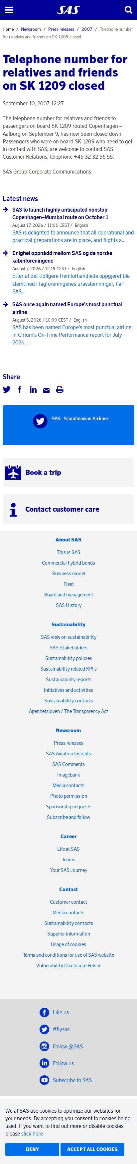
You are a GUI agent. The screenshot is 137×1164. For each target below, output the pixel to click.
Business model (68, 573)
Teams (68, 859)
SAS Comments (68, 764)
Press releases (61, 29)
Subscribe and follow (68, 817)
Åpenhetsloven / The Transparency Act (68, 711)
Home (8, 29)
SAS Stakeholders (68, 647)
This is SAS (68, 552)
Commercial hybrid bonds (68, 563)
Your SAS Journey (68, 870)
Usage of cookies (68, 944)
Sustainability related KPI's (68, 669)
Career (69, 836)
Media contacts (68, 785)
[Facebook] (20, 390)
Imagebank (68, 775)
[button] (9, 10)
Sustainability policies (68, 658)
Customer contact (68, 902)
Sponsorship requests (68, 806)
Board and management (68, 594)
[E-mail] (47, 390)
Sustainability (68, 624)
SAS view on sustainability (68, 637)
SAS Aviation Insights (68, 753)
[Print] (60, 390)
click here (32, 1133)
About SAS (68, 539)
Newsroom (31, 29)
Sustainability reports (68, 679)
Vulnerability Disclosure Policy (68, 965)
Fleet (69, 584)
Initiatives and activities (68, 690)
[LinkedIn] (33, 390)
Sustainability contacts (68, 700)
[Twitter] (7, 390)
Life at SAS (68, 849)
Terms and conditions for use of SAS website (68, 955)
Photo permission (68, 796)
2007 (86, 29)
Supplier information (68, 934)
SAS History (68, 605)
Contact (68, 889)
